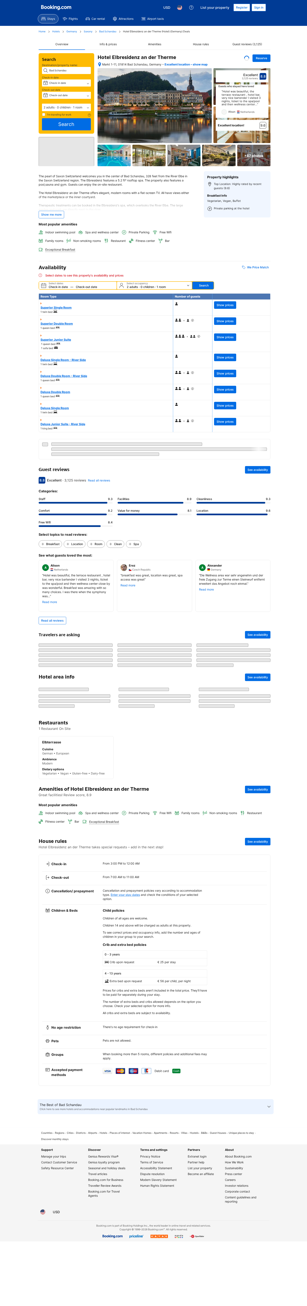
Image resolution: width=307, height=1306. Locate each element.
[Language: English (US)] (180, 8)
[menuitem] (48, 18)
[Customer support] (191, 8)
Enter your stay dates (125, 1038)
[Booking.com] (56, 7)
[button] (66, 107)
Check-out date (51, 89)
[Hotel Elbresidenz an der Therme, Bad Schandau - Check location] (100, 64)
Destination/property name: (60, 65)
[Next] (265, 104)
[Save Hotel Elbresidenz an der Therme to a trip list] (247, 58)
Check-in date (50, 77)
